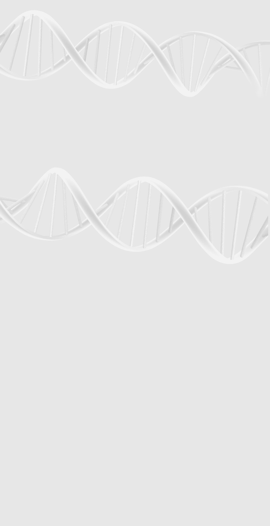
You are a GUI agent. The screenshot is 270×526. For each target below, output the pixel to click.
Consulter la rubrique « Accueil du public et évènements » (24, 152)
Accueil (14, 208)
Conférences (15, 141)
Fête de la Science (18, 145)
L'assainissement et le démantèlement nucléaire (33, 94)
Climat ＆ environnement (17, 77)
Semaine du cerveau (19, 148)
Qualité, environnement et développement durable (34, 63)
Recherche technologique (17, 36)
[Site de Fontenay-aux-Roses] (29, 17)
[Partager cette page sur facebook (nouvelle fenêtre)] (27, 238)
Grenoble (13, 190)
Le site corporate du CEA (22, 437)
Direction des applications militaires (26, 439)
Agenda (12, 169)
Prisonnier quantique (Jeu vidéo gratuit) (28, 471)
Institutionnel (12, 435)
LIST (12, 119)
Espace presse (18, 420)
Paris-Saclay (14, 188)
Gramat (13, 201)
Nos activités (15, 53)
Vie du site (14, 165)
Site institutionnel (90, 401)
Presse (12, 172)
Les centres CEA (14, 447)
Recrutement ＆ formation (17, 29)
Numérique (13, 72)
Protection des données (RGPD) (21, 375)
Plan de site (12, 377)
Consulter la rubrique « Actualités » (15, 176)
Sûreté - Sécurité (15, 25)
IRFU (12, 137)
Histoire (13, 56)
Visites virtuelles (14, 43)
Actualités (11, 41)
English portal (18, 433)
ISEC (12, 110)
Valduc (12, 195)
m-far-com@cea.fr (16, 356)
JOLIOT (12, 125)
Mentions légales (14, 373)
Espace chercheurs (20, 424)
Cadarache (14, 186)
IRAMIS (12, 134)
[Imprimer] (11, 230)
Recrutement (13, 379)
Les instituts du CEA (15, 482)
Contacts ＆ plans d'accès (17, 184)
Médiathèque (18, 470)
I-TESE (12, 112)
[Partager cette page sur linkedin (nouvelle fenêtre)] (27, 246)
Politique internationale (16, 27)
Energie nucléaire (15, 68)
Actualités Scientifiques (21, 162)
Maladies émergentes (20, 84)
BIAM (12, 130)
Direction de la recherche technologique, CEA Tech (32, 443)
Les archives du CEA (18, 100)
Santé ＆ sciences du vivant (17, 76)
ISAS (12, 109)
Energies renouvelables (16, 70)
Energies (13, 34)
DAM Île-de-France (15, 193)
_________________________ (22, 431)
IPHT (12, 132)
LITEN (12, 114)
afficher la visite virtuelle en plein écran (147, 329)
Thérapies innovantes (20, 87)
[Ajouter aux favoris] (15, 234)
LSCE (12, 127)
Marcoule (13, 192)
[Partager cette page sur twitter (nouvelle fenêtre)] (26, 242)
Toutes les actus (19, 475)
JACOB (12, 123)
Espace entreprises (20, 429)
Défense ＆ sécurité (15, 67)
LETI (12, 118)
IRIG (12, 139)
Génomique (14, 90)
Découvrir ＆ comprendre (22, 468)
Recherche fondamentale (17, 38)
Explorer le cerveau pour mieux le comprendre (32, 186)
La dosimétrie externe (20, 97)
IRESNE (12, 107)
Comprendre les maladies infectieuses (28, 189)
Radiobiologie (16, 80)
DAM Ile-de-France (20, 456)
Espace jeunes (18, 428)
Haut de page (6, 361)
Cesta (12, 197)
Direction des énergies (21, 441)
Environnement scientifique (23, 60)
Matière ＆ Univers (15, 74)
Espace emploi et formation (23, 422)
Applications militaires (16, 32)
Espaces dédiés (13, 416)
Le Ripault (13, 199)
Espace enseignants (20, 426)
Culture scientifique (15, 466)
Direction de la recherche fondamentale (28, 445)
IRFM (12, 136)
